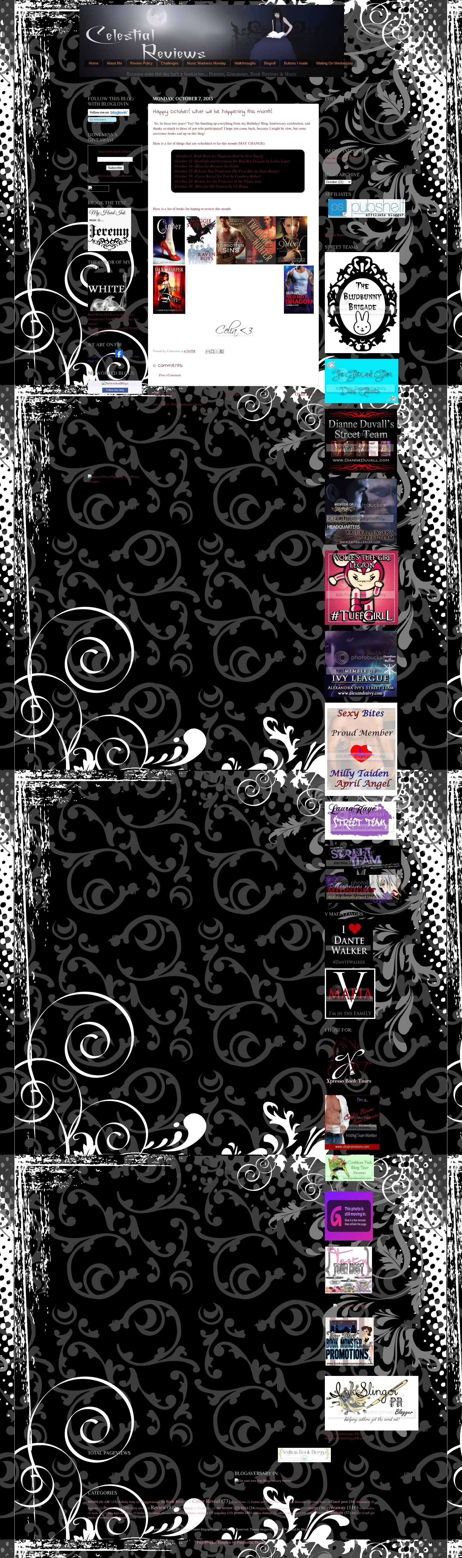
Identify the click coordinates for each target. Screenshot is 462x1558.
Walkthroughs (245, 63)
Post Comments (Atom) (187, 404)
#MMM (93, 1502)
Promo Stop (112, 1507)
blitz (244, 1507)
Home (93, 63)
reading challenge (263, 1513)
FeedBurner (124, 175)
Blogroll (270, 63)
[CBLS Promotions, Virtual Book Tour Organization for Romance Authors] (352, 1148)
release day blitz (288, 1513)
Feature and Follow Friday (266, 1502)
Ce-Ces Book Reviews (101, 356)
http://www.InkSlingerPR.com (345, 1438)
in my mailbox (366, 1508)
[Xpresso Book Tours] (350, 1083)
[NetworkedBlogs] (115, 383)
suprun (278, 1529)
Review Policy (141, 63)
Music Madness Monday (206, 63)
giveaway (336, 1507)
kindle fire (97, 1513)
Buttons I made (296, 63)
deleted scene (284, 1508)
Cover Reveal (206, 1500)
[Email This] (207, 351)
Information (363, 1502)
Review (158, 1507)
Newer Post (163, 394)
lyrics (141, 1513)
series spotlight (315, 1513)
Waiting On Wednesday (334, 63)
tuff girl (356, 1513)
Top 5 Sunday (185, 1508)
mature (156, 1513)
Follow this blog (115, 389)
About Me (114, 63)
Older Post (304, 394)
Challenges (170, 63)
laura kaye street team (120, 1513)
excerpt (312, 1507)
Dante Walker (238, 1502)
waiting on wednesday (114, 1517)
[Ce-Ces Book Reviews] (119, 356)
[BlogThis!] (212, 351)
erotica (299, 1508)
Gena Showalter (297, 1502)
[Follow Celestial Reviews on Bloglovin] (108, 115)
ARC (107, 1502)
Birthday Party (126, 1502)
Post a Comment (170, 375)
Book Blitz (175, 1501)
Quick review (138, 1508)
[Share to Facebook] (221, 351)
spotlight (336, 1512)
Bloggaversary (150, 1502)
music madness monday (192, 1513)
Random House (335, 235)
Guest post (339, 1501)
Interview (93, 1508)
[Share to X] (217, 351)
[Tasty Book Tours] (348, 1292)
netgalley (220, 1513)
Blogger (306, 1529)
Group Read (318, 1502)
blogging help (264, 1508)
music (168, 1513)
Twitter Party (205, 1508)
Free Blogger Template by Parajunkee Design (231, 1542)
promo (239, 1512)
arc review (225, 1507)
